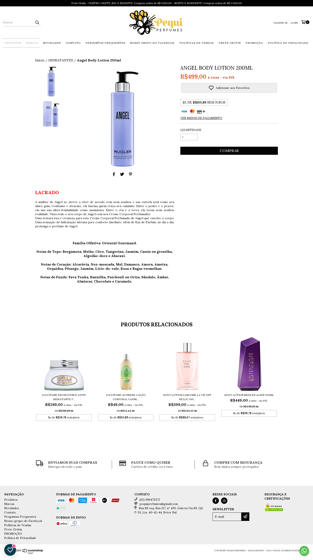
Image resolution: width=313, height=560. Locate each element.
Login (294, 22)
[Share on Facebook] (114, 174)
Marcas (32, 42)
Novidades (52, 42)
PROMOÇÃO (254, 42)
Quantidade (190, 130)
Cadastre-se (280, 22)
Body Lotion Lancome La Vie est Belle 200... (187, 397)
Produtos (12, 42)
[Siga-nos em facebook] (215, 500)
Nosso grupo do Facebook (152, 42)
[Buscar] (37, 22)
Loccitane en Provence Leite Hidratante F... (64, 397)
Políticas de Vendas (196, 42)
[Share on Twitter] (122, 174)
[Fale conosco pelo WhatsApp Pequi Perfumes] (304, 551)
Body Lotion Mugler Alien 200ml (249, 395)
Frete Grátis (230, 42)
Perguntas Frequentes (105, 42)
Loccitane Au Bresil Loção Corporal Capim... (126, 397)
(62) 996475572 (149, 500)
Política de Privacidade (288, 42)
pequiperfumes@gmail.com (158, 504)
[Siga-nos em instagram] (224, 500)
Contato (73, 42)
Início (40, 60)
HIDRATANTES (60, 60)
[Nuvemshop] (24, 553)
